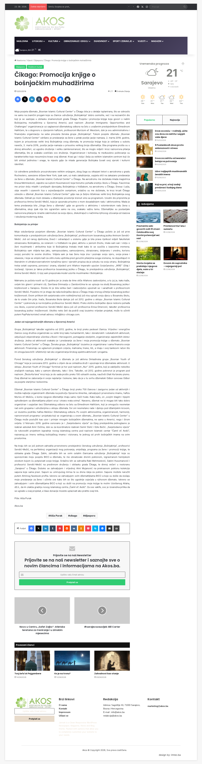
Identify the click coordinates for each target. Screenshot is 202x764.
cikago (73, 515)
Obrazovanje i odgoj (76, 41)
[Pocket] (88, 528)
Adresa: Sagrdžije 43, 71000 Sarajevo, (121, 705)
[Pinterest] (46, 99)
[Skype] (95, 528)
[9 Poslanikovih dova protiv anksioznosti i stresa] (144, 149)
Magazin (156, 41)
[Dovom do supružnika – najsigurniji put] (176, 253)
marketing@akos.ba (158, 706)
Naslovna (22, 41)
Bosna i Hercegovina (113, 708)
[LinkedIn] (32, 99)
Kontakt (63, 708)
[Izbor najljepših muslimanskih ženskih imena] (144, 175)
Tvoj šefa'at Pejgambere (27, 673)
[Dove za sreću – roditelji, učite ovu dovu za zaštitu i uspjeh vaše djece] (144, 134)
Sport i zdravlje (122, 41)
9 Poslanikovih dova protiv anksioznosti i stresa (169, 147)
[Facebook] (18, 99)
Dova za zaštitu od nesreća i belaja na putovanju (170, 160)
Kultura (53, 41)
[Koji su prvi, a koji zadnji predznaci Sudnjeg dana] (144, 188)
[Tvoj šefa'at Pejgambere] (32, 661)
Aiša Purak (56, 515)
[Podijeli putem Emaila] (67, 99)
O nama (63, 705)
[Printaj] (116, 528)
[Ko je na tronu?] (72, 661)
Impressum (64, 712)
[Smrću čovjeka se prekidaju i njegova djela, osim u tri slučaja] (148, 253)
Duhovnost (100, 41)
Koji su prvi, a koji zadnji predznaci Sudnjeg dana (168, 186)
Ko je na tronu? (62, 673)
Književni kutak (35, 67)
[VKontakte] (74, 528)
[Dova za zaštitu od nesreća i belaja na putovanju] (144, 162)
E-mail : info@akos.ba (114, 712)
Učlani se (63, 715)
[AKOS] (39, 23)
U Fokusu (37, 41)
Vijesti (142, 41)
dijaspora (90, 515)
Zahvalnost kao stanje (106, 673)
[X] (25, 99)
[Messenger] (60, 99)
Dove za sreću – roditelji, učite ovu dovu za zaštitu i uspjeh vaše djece (171, 134)
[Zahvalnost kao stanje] (112, 661)
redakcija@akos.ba (112, 715)
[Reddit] (53, 99)
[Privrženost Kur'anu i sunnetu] (176, 216)
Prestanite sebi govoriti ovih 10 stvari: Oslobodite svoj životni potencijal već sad (148, 232)
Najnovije (175, 120)
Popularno (149, 120)
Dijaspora (38, 60)
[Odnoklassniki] (81, 528)
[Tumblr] (39, 99)
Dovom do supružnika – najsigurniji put (175, 265)
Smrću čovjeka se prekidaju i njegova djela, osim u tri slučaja (76, 6)
